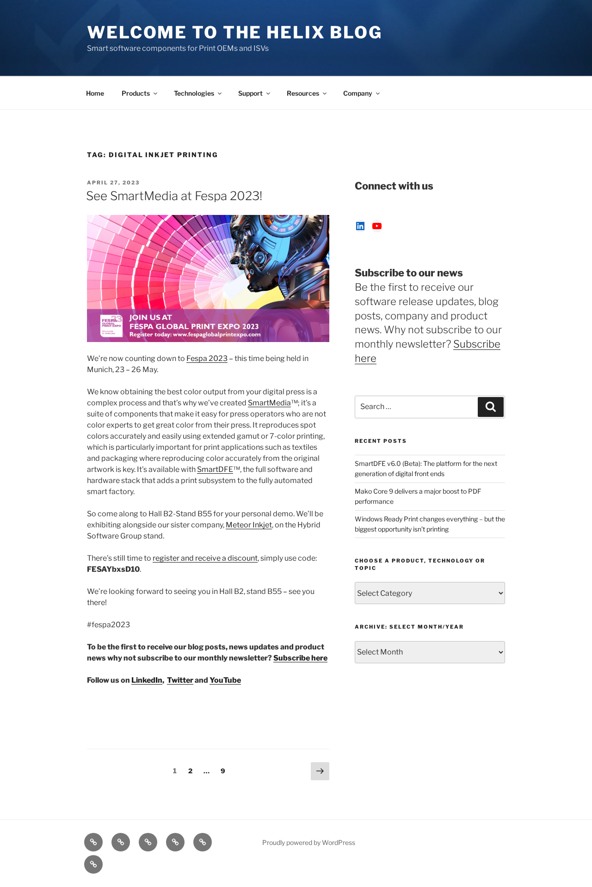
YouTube (225, 680)
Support (250, 93)
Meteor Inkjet (249, 524)
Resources (303, 93)
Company (357, 93)
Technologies (194, 93)
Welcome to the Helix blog (234, 32)
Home (95, 93)
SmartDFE (215, 469)
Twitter (180, 680)
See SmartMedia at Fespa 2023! (174, 196)
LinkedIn (146, 680)
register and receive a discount (205, 558)
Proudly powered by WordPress (308, 842)
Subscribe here (300, 658)
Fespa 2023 (207, 358)
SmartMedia (269, 402)
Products (136, 93)
